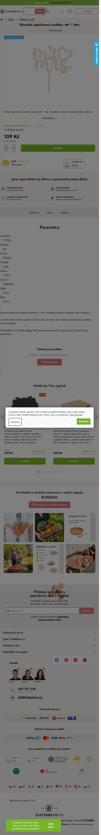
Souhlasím (84, 421)
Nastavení (15, 421)
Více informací (76, 414)
